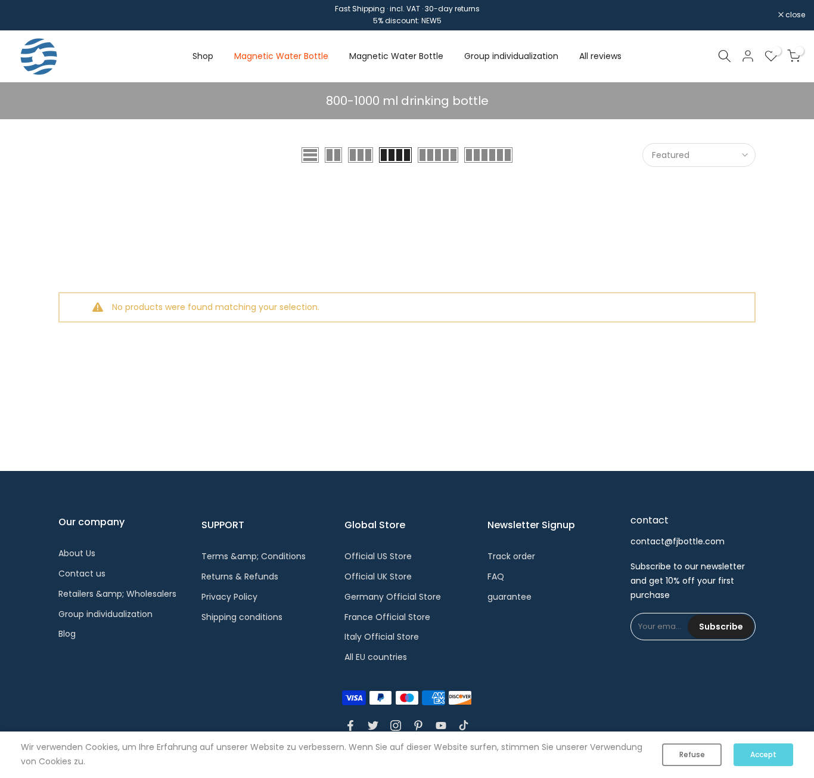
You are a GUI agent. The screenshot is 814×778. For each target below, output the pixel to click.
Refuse (692, 754)
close (25, 14)
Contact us (81, 573)
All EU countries (375, 657)
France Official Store (387, 617)
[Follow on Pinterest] (418, 725)
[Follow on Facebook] (350, 725)
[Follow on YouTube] (441, 725)
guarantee (509, 597)
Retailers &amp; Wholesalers (117, 594)
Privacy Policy (229, 597)
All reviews (600, 56)
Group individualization (511, 56)
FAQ (495, 576)
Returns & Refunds (239, 576)
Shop (202, 56)
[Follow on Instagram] (395, 725)
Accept (763, 754)
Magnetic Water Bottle (281, 56)
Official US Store (378, 556)
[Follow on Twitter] (373, 725)
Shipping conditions (241, 617)
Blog (67, 634)
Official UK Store (378, 576)
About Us (76, 553)
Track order (511, 556)
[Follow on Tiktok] (463, 725)
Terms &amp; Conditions (253, 556)
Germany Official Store (392, 597)
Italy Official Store (381, 637)
